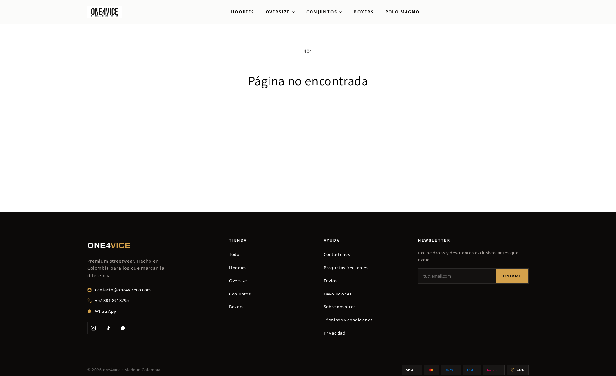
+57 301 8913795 (112, 300)
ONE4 (108, 245)
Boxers (364, 12)
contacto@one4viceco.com (123, 290)
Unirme (512, 275)
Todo (234, 254)
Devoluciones (338, 294)
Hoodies (242, 12)
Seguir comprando (308, 112)
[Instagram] (93, 328)
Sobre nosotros (340, 307)
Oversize (278, 12)
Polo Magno (402, 12)
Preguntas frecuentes (346, 267)
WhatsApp (105, 311)
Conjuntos (321, 12)
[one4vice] (104, 12)
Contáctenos (337, 254)
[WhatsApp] (123, 328)
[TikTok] (108, 328)
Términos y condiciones (348, 320)
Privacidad (335, 333)
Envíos (331, 281)
